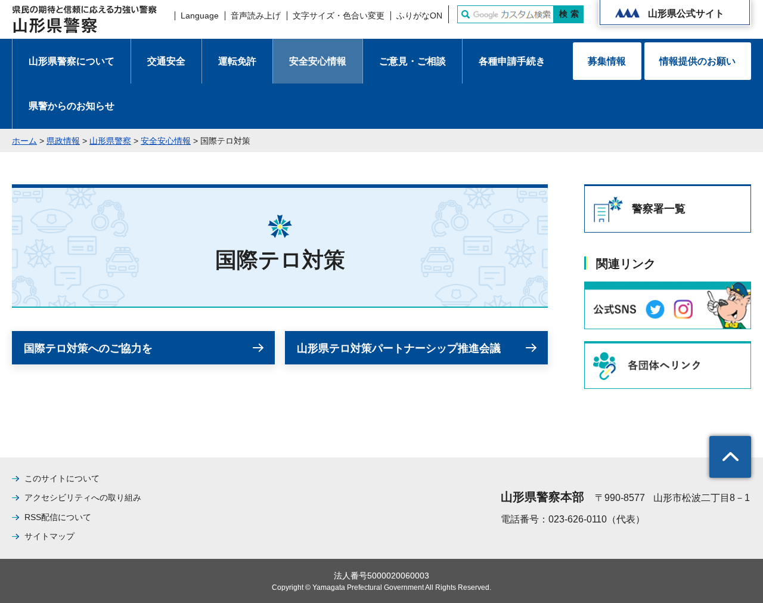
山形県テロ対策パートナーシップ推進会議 (399, 348)
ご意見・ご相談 (412, 61)
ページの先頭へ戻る (730, 457)
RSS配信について (57, 517)
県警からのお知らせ (71, 106)
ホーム (24, 141)
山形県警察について (71, 61)
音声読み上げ (256, 15)
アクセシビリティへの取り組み (82, 497)
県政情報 (63, 141)
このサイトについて (62, 478)
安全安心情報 (317, 61)
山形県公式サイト (686, 13)
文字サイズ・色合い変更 (338, 15)
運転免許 (237, 61)
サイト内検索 (465, 14)
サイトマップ (49, 536)
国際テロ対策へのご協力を (88, 348)
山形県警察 (110, 141)
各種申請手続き (512, 61)
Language (200, 15)
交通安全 (166, 61)
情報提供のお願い (697, 61)
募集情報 (607, 61)
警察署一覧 (659, 209)
